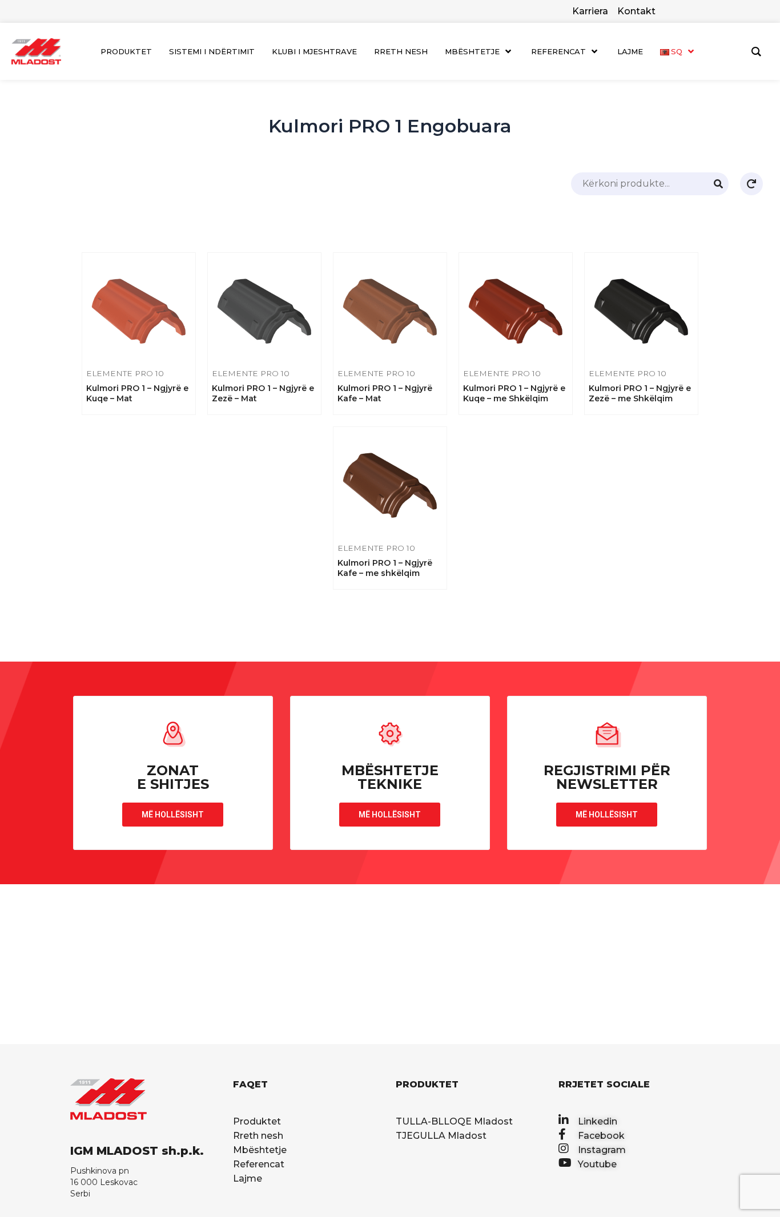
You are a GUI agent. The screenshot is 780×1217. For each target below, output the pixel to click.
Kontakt (636, 11)
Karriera (590, 11)
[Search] (718, 183)
